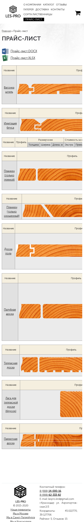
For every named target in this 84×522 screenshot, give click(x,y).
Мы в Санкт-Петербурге (20, 517)
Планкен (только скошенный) (12, 211)
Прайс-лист (33, 19)
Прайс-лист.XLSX (23, 58)
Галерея (28, 9)
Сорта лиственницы (37, 14)
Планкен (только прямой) (9, 175)
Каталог (48, 4)
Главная (6, 31)
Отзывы (61, 4)
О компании (32, 4)
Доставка (42, 9)
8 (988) (50, 490)
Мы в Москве (20, 513)
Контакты (57, 9)
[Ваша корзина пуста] (77, 13)
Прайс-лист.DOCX (24, 51)
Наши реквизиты (21, 509)
